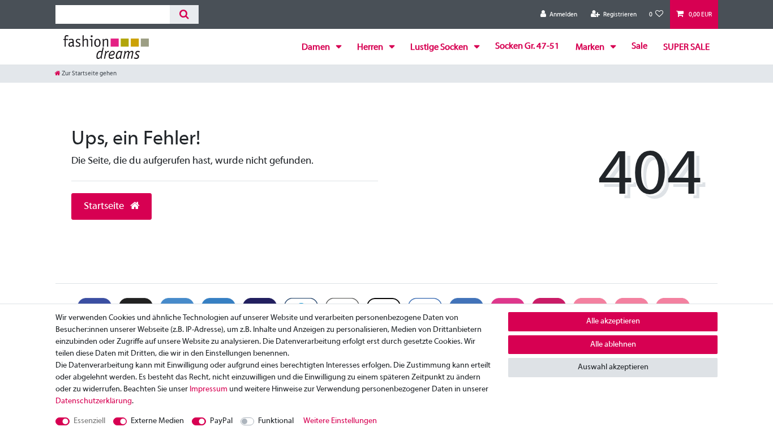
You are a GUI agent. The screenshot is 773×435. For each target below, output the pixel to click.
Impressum (208, 389)
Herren (371, 47)
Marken (591, 47)
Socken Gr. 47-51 (527, 46)
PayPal (221, 421)
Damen (317, 47)
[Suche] (184, 14)
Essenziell (89, 421)
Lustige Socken (440, 47)
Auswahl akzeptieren (613, 367)
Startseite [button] (105, 206)
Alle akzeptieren (613, 321)
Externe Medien (157, 421)
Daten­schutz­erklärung (93, 401)
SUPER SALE (686, 47)
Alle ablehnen (613, 344)
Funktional (276, 421)
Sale (639, 46)
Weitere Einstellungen (340, 421)
